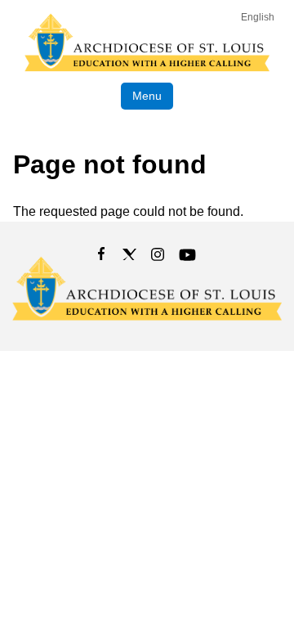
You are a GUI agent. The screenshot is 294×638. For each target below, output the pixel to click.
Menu (147, 95)
